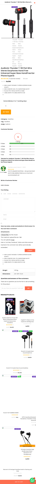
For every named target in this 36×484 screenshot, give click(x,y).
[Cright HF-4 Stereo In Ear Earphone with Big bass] (27, 307)
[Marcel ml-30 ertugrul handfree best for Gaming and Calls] (17, 447)
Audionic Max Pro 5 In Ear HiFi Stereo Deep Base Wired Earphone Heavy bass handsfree (10, 320)
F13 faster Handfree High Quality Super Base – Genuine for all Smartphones (27, 452)
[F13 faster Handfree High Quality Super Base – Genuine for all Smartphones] (27, 437)
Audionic (7, 124)
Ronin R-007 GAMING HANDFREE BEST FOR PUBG (15, 413)
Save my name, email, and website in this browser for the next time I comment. (18, 227)
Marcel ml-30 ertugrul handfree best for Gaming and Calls (17, 470)
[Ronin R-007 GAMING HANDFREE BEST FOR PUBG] (16, 392)
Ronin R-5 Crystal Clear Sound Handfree (17, 368)
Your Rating (4, 190)
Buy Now (6, 112)
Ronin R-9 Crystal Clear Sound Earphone (27, 352)
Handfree (10, 119)
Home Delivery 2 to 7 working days (15, 101)
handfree (7, 121)
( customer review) (14, 78)
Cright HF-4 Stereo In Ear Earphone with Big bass (27, 320)
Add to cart (19, 482)
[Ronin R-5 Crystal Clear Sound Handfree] (17, 347)
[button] (32, 7)
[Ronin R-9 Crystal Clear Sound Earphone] (27, 339)
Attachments (5, 232)
